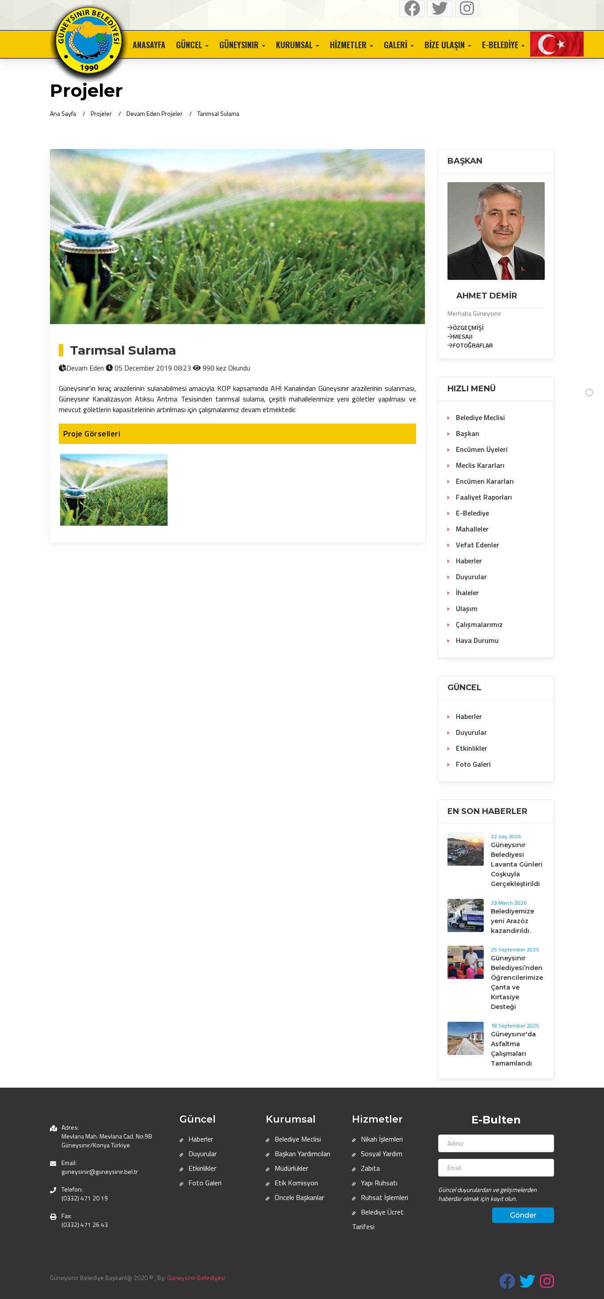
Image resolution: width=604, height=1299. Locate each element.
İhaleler (466, 592)
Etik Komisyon (295, 1182)
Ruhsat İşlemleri (383, 1197)
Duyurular (470, 576)
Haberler (468, 560)
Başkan (466, 433)
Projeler (101, 113)
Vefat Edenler (476, 544)
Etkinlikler (470, 748)
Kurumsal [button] (295, 44)
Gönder (523, 1215)
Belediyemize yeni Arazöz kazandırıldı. (512, 921)
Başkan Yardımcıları (301, 1153)
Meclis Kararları (479, 465)
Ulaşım (466, 608)
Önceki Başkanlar (298, 1197)
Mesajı (463, 336)
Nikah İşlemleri (381, 1139)
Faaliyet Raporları (483, 497)
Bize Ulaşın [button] (445, 44)
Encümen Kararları (484, 481)
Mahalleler (471, 528)
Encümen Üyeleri (481, 449)
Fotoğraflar (473, 345)
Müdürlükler (290, 1168)
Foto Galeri (472, 764)
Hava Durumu (476, 640)
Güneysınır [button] (240, 44)
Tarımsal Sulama (218, 113)
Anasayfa (149, 44)
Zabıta (369, 1168)
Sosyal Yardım (380, 1153)
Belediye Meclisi (479, 417)
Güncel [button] (190, 44)
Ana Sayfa (63, 113)
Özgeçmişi (468, 327)
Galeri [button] (396, 44)
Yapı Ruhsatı (378, 1182)
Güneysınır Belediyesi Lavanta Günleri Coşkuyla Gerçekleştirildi (517, 864)
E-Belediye (471, 513)
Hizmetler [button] (349, 44)
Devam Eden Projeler (154, 113)
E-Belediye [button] (501, 44)
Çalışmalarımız (478, 624)
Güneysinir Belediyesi (196, 1277)
